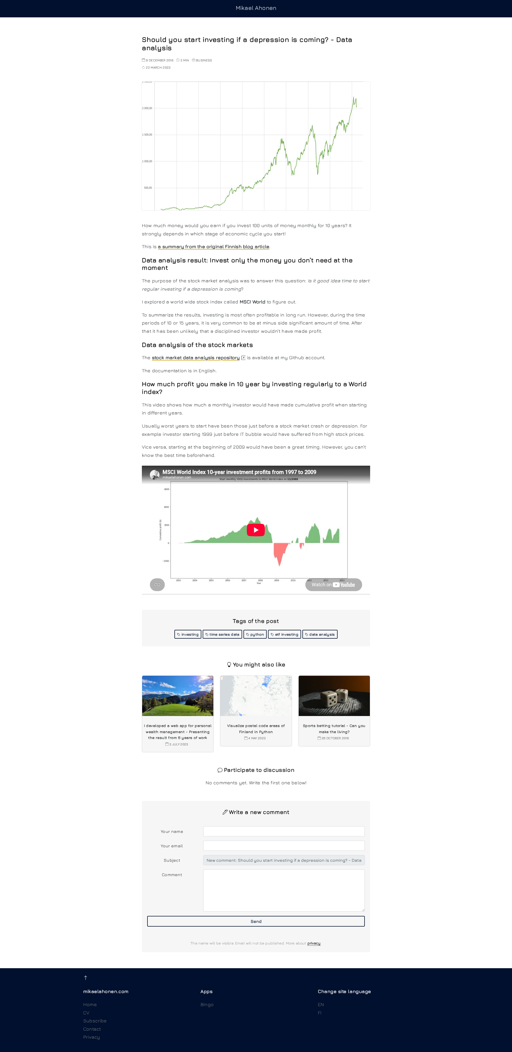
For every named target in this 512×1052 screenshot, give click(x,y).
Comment (172, 874)
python (256, 634)
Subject (172, 860)
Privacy (91, 1037)
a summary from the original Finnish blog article (213, 246)
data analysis (321, 634)
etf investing (286, 634)
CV (86, 1012)
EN (321, 1004)
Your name (172, 831)
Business (204, 60)
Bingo (207, 1004)
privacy (314, 943)
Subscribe (95, 1020)
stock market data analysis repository (196, 357)
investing (190, 634)
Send (256, 921)
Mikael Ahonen (256, 7)
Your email (172, 845)
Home (90, 1004)
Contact (92, 1029)
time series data (224, 634)
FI (319, 1012)
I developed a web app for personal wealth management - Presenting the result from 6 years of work (177, 731)
